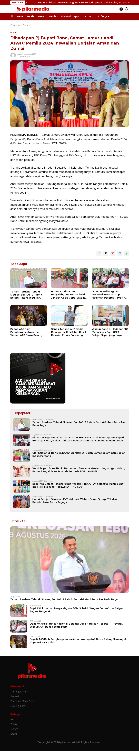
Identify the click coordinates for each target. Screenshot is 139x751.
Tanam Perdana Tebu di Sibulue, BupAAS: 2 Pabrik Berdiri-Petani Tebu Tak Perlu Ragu (26, 294)
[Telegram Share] (119, 253)
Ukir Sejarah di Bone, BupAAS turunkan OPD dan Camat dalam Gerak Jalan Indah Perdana (78, 454)
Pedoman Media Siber (22, 701)
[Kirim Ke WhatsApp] (126, 253)
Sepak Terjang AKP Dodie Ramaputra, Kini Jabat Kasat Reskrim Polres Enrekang (68, 332)
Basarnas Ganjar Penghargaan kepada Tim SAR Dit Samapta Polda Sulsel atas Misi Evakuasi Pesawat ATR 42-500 (78, 485)
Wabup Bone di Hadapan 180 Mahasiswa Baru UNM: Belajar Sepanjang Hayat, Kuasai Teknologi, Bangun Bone (110, 332)
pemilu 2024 (31, 54)
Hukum (14, 729)
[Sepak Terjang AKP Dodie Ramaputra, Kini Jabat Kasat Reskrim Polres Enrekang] (69, 315)
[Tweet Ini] (105, 253)
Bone (13, 32)
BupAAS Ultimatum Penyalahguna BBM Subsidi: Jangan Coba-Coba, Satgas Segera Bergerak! (67, 2)
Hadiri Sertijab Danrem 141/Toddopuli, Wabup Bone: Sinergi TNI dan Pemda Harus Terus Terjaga (74, 501)
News (13, 719)
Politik (13, 724)
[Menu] (12, 9)
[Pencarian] (127, 9)
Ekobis (13, 733)
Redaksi (19, 54)
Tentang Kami (18, 691)
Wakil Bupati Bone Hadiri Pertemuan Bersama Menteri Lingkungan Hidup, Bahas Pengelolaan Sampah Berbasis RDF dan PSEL (78, 470)
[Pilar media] (32, 9)
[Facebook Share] (99, 253)
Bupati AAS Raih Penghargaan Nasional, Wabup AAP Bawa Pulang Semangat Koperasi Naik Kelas (26, 332)
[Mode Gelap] (121, 9)
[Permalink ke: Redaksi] (13, 55)
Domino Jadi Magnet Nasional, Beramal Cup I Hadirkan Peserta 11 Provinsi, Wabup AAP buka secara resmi (110, 294)
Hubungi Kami (18, 706)
